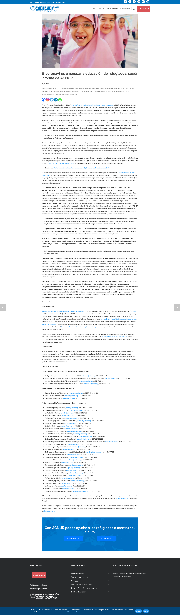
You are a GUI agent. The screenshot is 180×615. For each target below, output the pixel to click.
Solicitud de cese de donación (83, 584)
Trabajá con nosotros (79, 577)
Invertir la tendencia (49, 324)
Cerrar (146, 611)
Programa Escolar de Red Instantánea (114, 337)
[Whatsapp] (60, 99)
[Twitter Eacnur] (135, 3)
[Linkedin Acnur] (148, 3)
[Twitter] (52, 99)
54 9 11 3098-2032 (59, 2)
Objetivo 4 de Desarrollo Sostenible (61, 163)
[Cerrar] (177, 611)
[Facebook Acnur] (130, 3)
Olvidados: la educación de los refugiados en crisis (118, 319)
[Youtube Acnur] (144, 3)
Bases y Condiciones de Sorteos (84, 588)
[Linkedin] (56, 99)
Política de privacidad (38, 588)
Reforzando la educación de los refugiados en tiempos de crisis (82, 327)
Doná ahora (143, 9)
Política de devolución (38, 585)
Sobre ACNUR (98, 9)
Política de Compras (79, 592)
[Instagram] (48, 99)
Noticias (56, 84)
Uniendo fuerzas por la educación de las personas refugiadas (92, 105)
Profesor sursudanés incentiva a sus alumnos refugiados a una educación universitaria (81, 168)
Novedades (125, 9)
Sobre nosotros (77, 573)
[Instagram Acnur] (139, 3)
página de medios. (49, 511)
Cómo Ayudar (112, 9)
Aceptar (138, 611)
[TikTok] (126, 3)
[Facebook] (44, 99)
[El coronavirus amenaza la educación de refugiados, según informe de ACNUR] (90, 41)
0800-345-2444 (44, 2)
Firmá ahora (107, 538)
